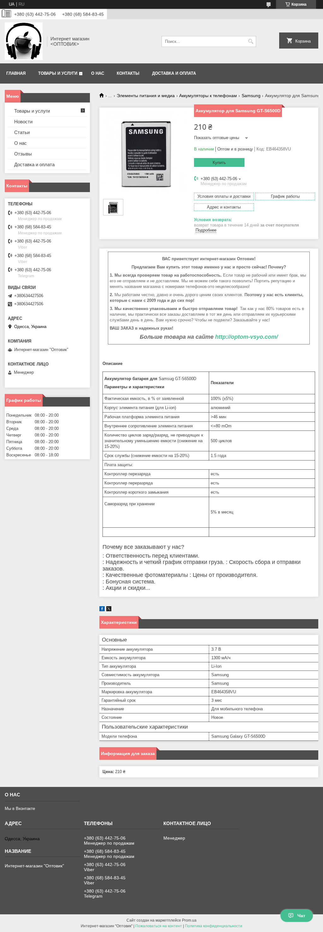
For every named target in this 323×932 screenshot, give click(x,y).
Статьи (22, 132)
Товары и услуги (57, 73)
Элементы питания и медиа (146, 95)
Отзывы (23, 153)
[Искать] (250, 41)
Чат (301, 915)
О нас (97, 73)
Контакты (128, 73)
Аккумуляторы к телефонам (208, 95)
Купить (219, 162)
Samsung (251, 95)
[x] (108, 609)
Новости (23, 121)
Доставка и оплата (174, 73)
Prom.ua (189, 920)
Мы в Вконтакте (20, 808)
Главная (16, 73)
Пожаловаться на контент (158, 926)
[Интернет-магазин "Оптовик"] (24, 41)
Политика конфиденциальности (213, 926)
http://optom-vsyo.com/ (246, 337)
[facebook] (102, 609)
